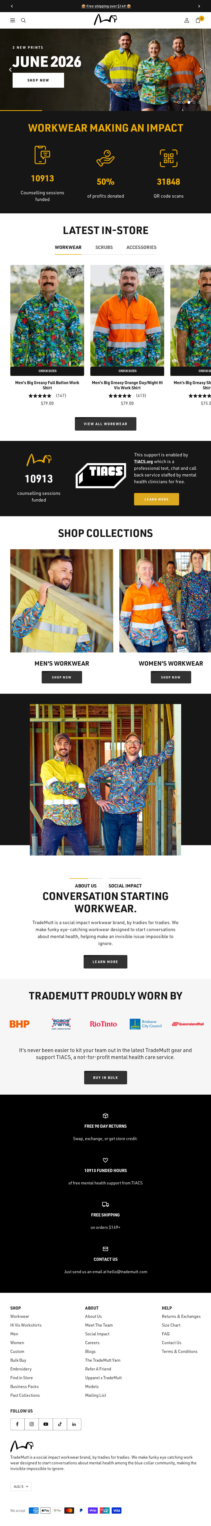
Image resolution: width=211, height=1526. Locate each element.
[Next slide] (201, 69)
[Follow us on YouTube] (46, 1424)
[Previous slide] (10, 69)
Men (14, 1333)
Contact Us (171, 1342)
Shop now (38, 80)
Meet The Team (99, 1325)
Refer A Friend (98, 1368)
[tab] (178, 102)
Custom (17, 1351)
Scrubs (104, 247)
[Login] (186, 20)
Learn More (157, 499)
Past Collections (25, 1395)
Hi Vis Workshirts (26, 1325)
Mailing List (95, 1395)
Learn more (105, 961)
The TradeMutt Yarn (102, 1360)
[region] (105, 69)
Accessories (141, 247)
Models (92, 1386)
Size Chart (171, 1325)
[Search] (23, 20)
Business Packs (24, 1386)
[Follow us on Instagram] (31, 1424)
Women (17, 1342)
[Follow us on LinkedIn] (74, 1424)
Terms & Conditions (180, 1351)
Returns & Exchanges (181, 1316)
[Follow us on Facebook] (17, 1424)
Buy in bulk (105, 1077)
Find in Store (21, 1377)
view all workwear (105, 424)
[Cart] (198, 20)
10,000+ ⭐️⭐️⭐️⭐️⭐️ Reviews (106, 6)
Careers (92, 1342)
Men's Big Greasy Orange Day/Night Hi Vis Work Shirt (127, 385)
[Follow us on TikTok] (60, 1424)
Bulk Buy (18, 1360)
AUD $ (18, 1486)
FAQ (166, 1333)
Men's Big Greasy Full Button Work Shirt (47, 385)
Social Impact (97, 1333)
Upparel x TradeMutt (103, 1377)
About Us (93, 1316)
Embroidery (21, 1368)
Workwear (68, 247)
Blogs (90, 1351)
